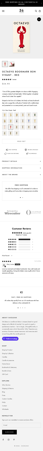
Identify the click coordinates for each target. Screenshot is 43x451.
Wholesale (5, 409)
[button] (6, 79)
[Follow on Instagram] (9, 440)
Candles (4, 357)
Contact (4, 406)
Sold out (21, 141)
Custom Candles (7, 399)
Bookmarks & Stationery (9, 367)
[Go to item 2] (12, 64)
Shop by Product (7, 350)
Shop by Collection (8, 353)
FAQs (3, 402)
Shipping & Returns (8, 388)
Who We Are (6, 385)
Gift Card (5, 374)
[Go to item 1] (5, 64)
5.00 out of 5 (27, 233)
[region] (21, 297)
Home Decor (6, 364)
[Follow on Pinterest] (14, 440)
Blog (3, 392)
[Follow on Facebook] (3, 440)
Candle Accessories (8, 360)
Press (3, 395)
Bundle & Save (6, 371)
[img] (6, 261)
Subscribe (9, 432)
